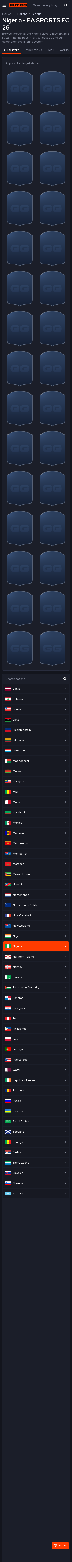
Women (64, 50)
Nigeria (36, 14)
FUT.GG (7, 14)
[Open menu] (4, 5)
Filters (62, 1545)
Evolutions (34, 50)
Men (51, 50)
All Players (11, 50)
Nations (22, 14)
